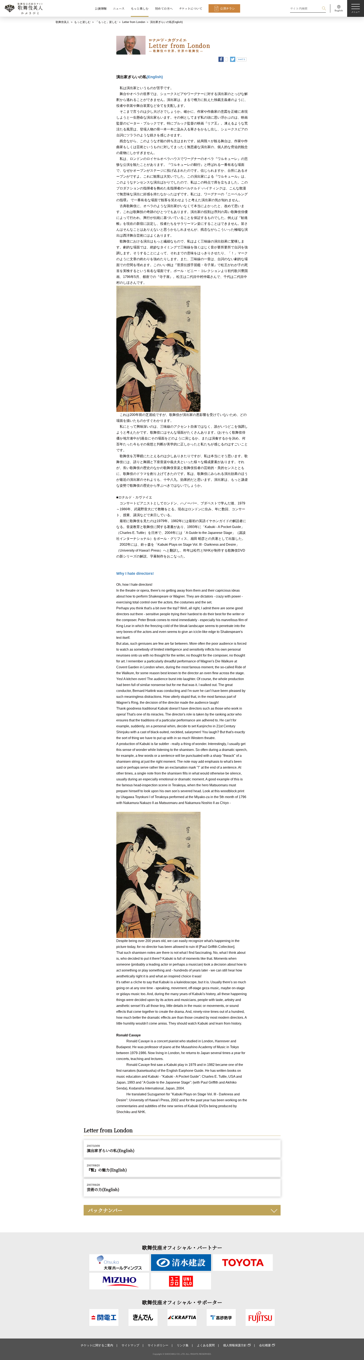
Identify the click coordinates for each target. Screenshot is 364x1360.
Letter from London (133, 22)
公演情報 (101, 8)
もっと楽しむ (140, 8)
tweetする (241, 59)
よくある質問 (206, 1345)
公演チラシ (227, 8)
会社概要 (265, 1345)
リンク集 (183, 1345)
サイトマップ (130, 1345)
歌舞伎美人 (62, 22)
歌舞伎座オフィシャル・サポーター (182, 1302)
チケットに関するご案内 (97, 1345)
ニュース (118, 8)
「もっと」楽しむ (106, 22)
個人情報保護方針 (235, 1345)
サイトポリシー (158, 1345)
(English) (155, 77)
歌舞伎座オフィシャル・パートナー (182, 1247)
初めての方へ (164, 8)
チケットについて (190, 8)
